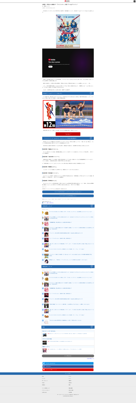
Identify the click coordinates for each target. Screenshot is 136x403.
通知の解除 (71, 388)
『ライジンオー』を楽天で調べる (68, 134)
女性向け (70, 382)
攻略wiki (43, 384)
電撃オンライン (44, 199)
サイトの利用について (46, 388)
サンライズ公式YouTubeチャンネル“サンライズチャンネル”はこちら (68, 191)
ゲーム (70, 376)
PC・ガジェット (45, 380)
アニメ (49, 199)
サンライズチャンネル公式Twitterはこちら (68, 195)
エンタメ (43, 378)
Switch (43, 382)
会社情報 (70, 392)
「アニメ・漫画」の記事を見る (48, 202)
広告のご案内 (71, 390)
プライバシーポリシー (46, 390)
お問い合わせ (44, 392)
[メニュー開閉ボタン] (134, 1)
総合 (43, 376)
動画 (69, 384)
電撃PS (70, 380)
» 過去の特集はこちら (90, 358)
